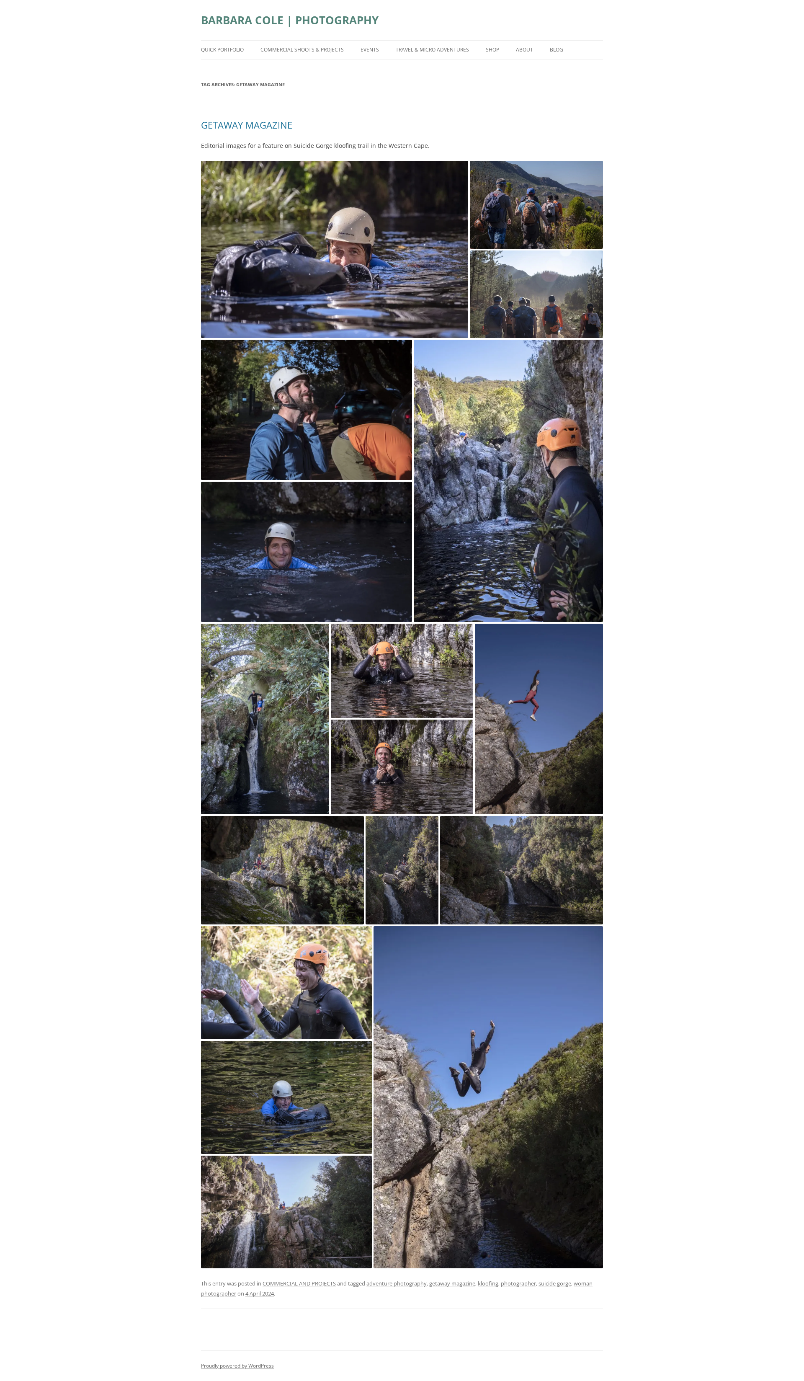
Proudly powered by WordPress (237, 1365)
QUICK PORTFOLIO (222, 49)
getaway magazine (452, 1283)
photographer (518, 1283)
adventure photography (396, 1283)
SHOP (492, 49)
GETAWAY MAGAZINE (246, 125)
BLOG (556, 49)
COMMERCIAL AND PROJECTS (299, 1283)
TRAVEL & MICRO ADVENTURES (432, 49)
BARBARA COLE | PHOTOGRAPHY (290, 20)
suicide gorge (555, 1283)
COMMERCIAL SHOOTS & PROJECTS (302, 49)
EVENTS (370, 49)
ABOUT (524, 49)
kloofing (488, 1283)
